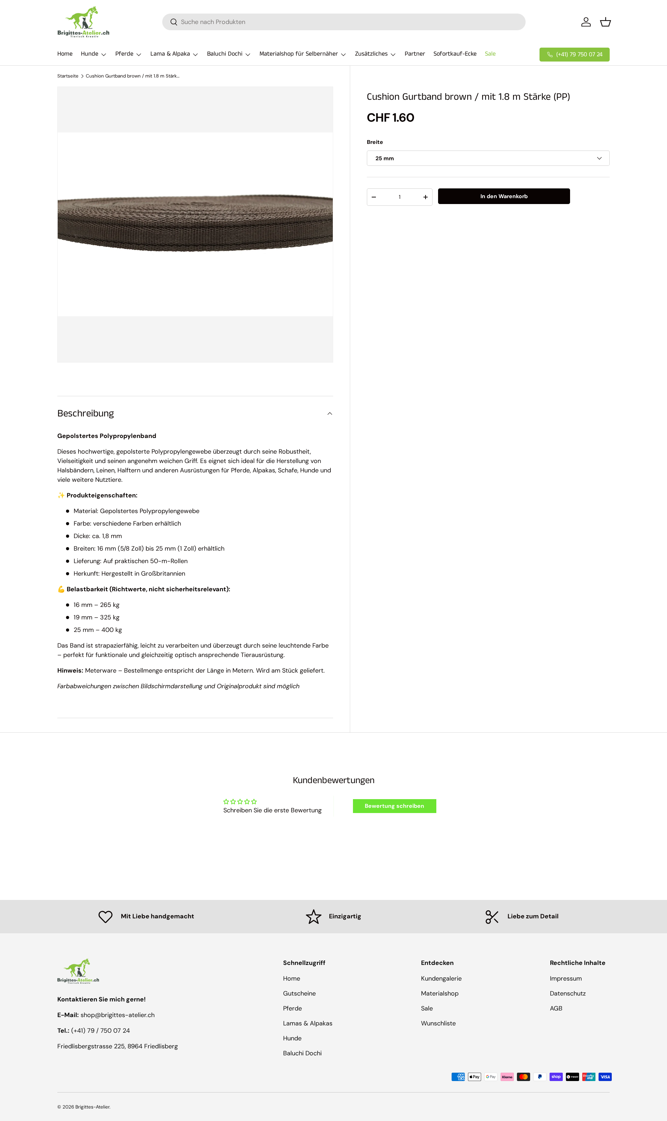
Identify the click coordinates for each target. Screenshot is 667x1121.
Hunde (89, 53)
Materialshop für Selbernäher (299, 53)
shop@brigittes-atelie (112, 1015)
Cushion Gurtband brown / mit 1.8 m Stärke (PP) (133, 76)
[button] (605, 22)
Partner (415, 53)
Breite (375, 142)
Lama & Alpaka (170, 53)
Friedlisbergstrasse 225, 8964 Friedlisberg (117, 1046)
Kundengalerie (441, 978)
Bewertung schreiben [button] (394, 806)
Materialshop (440, 993)
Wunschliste (438, 1023)
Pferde (124, 53)
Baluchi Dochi (224, 53)
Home (65, 53)
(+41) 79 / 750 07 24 (100, 1030)
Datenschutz (568, 993)
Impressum (566, 978)
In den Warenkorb (504, 196)
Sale (490, 53)
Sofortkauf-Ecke (455, 53)
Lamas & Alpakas (307, 1023)
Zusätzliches (371, 53)
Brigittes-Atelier (92, 1107)
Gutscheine (299, 993)
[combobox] (344, 22)
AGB (556, 1008)
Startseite (68, 76)
